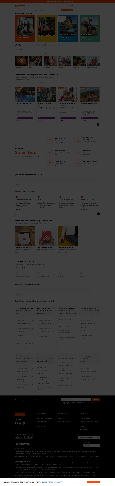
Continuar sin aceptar (6, 479)
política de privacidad (55, 482)
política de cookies (46, 482)
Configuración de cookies (80, 482)
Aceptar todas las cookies (93, 482)
